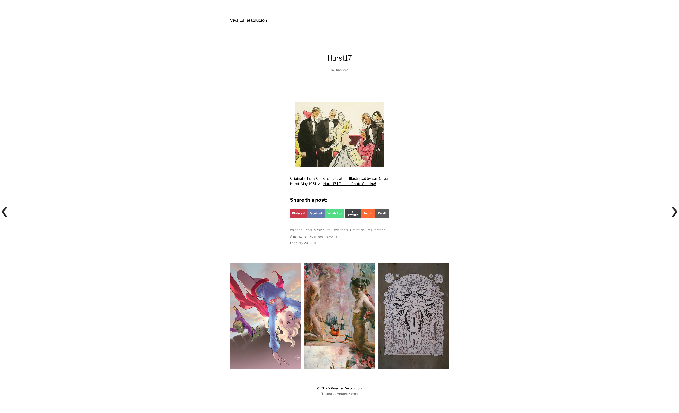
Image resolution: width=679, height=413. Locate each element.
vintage (317, 236)
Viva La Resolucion (248, 20)
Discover (341, 70)
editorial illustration (350, 230)
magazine (299, 236)
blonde (297, 230)
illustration (377, 230)
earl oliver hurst (319, 230)
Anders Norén (347, 394)
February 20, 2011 (303, 243)
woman (333, 236)
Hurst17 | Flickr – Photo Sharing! (349, 184)
